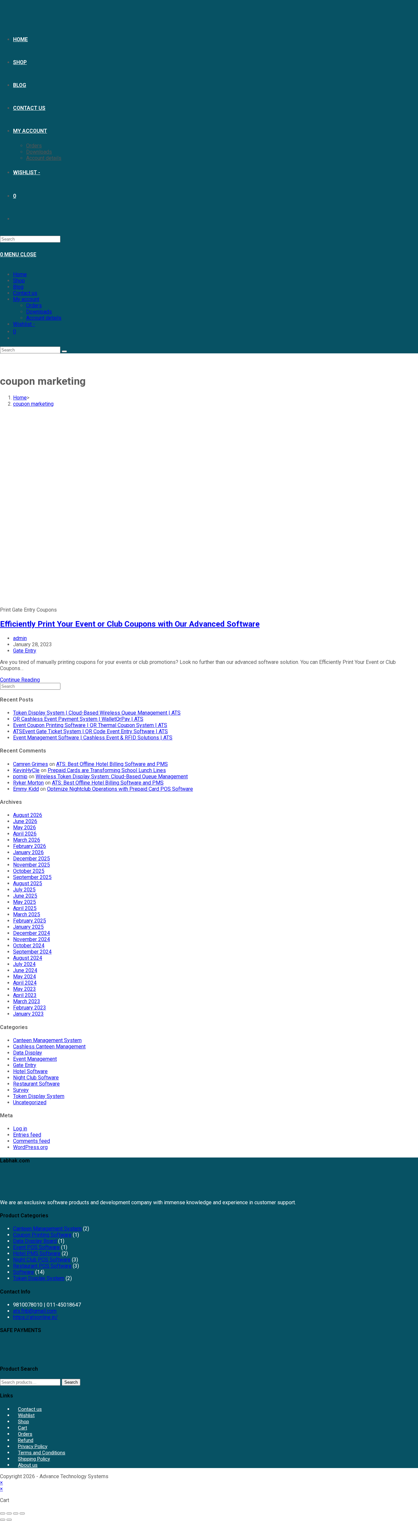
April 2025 (25, 908)
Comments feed (31, 1141)
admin (20, 638)
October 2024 (28, 945)
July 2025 (24, 890)
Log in (20, 1128)
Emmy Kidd (26, 789)
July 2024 (24, 964)
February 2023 (29, 1008)
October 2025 (28, 871)
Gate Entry (24, 651)
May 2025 (24, 902)
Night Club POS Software (42, 1260)
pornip (20, 776)
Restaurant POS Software (42, 1266)
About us (28, 1465)
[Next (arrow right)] (9, 1520)
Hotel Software (30, 1071)
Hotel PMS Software (36, 1253)
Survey (21, 1090)
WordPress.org (30, 1147)
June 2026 (25, 821)
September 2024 (32, 952)
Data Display (27, 1053)
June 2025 (25, 896)
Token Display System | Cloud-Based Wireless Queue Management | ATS (97, 713)
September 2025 (32, 877)
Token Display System (38, 1096)
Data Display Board (35, 1241)
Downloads (39, 312)
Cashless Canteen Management (49, 1046)
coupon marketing (33, 404)
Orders (34, 305)
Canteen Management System (47, 1040)
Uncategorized (29, 1102)
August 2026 (27, 815)
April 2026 (25, 834)
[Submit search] (64, 351)
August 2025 (27, 883)
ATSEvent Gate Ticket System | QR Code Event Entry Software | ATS (90, 731)
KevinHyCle (26, 770)
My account (26, 299)
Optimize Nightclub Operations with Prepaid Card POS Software (120, 789)
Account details (43, 318)
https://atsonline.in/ (35, 1317)
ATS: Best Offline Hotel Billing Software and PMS (112, 764)
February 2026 (29, 846)
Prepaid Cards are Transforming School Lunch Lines (107, 770)
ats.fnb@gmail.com (34, 1311)
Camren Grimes (30, 764)
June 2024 (25, 970)
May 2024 (24, 976)
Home (20, 274)
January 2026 (28, 852)
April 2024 (25, 983)
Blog (18, 287)
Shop (19, 281)
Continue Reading (20, 680)
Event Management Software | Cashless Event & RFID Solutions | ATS (92, 738)
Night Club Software (36, 1077)
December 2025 (31, 858)
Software (23, 1272)
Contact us (25, 293)
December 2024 (31, 933)
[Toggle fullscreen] (9, 1513)
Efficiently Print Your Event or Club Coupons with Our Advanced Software (130, 624)
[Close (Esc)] (22, 1513)
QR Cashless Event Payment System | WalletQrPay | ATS (78, 719)
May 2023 (24, 989)
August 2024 (27, 958)
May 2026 (24, 827)
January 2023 (28, 1014)
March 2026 (26, 840)
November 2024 (31, 939)
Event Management (35, 1059)
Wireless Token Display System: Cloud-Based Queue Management (112, 776)
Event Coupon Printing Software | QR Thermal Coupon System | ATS (90, 725)
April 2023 (25, 995)
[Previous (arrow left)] (2, 1520)
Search (71, 1382)
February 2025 (29, 921)
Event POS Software (36, 1247)
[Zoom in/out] (2, 1513)
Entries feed (27, 1135)
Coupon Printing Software (42, 1235)
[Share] (15, 1513)
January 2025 (28, 927)
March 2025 (26, 914)
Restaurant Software (36, 1084)
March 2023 (26, 1001)
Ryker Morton (28, 783)
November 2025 (31, 865)
